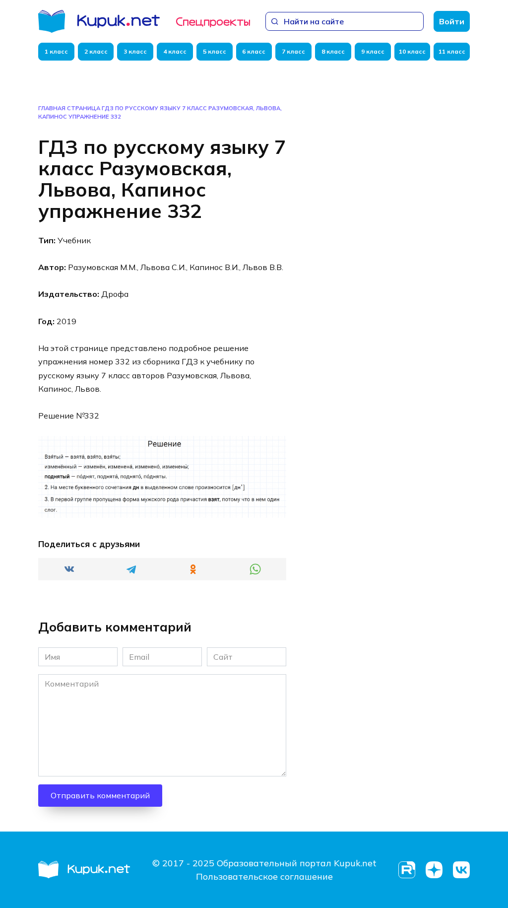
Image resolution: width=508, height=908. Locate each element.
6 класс (253, 51)
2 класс (96, 51)
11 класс (452, 51)
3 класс (135, 51)
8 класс (333, 51)
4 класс (175, 51)
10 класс (412, 51)
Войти (451, 21)
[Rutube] (406, 870)
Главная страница (69, 108)
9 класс (372, 51)
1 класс (56, 51)
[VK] (461, 870)
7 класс (293, 51)
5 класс (214, 51)
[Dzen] (434, 870)
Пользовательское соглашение (264, 876)
